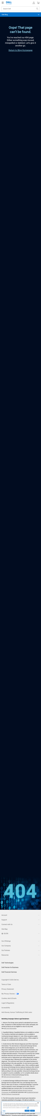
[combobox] (20, 8)
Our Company (6, 946)
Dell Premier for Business (10, 967)
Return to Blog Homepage (21, 50)
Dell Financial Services (9, 972)
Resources (5, 955)
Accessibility (6, 1008)
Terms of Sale (6, 984)
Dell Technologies (7, 963)
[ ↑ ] (20, 1077)
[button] (33, 3)
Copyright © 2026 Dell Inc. (10, 980)
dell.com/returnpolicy (10, 1028)
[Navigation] (2, 3)
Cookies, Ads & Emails (9, 998)
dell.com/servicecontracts (11, 1077)
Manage (4, 1110)
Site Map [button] (5, 929)
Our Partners (6, 950)
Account (4, 915)
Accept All (32, 1110)
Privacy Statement (8, 989)
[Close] (38, 1103)
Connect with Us (7, 924)
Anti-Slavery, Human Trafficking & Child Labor (17, 1012)
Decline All (27, 1110)
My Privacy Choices (8, 994)
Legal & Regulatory (8, 1003)
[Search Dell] (37, 8)
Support (4, 920)
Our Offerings (6, 941)
